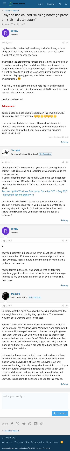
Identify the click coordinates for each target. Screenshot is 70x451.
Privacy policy (37, 442)
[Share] (63, 43)
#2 (67, 162)
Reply (65, 142)
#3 (67, 240)
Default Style (10, 437)
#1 (67, 43)
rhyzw (7, 24)
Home (55, 442)
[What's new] (60, 4)
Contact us (7, 442)
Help (48, 442)
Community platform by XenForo (26, 448)
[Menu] (4, 4)
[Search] (66, 4)
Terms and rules (21, 442)
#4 (67, 305)
